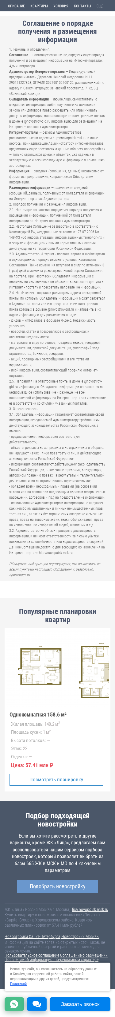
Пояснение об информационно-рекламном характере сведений (51, 961)
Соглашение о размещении (84, 955)
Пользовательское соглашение (32, 955)
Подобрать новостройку (58, 886)
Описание (16, 6)
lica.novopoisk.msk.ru (90, 909)
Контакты (82, 6)
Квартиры (39, 6)
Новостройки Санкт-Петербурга (32, 936)
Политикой (18, 984)
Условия (60, 6)
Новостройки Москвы (80, 936)
